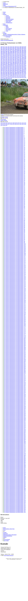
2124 (22, 76)
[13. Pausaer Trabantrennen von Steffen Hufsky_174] (14, 330)
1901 (16, 52)
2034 (18, 66)
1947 (20, 57)
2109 (13, 75)
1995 (4, 63)
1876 (9, 50)
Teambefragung (9, 22)
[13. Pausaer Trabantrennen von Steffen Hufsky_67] (14, 205)
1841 (4, 46)
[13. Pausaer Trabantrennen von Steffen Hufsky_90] (14, 232)
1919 (6, 55)
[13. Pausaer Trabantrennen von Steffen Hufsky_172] (14, 328)
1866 (11, 49)
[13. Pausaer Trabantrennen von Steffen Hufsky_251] (14, 421)
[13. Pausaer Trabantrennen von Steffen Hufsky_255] (14, 426)
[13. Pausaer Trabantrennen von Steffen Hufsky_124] (14, 272)
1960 (25, 58)
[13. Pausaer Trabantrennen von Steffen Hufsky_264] (14, 436)
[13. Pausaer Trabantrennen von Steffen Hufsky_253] (14, 423)
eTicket (7, 15)
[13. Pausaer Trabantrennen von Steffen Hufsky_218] (14, 382)
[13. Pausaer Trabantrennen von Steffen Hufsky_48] (14, 182)
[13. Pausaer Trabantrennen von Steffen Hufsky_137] (14, 287)
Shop (4, 13)
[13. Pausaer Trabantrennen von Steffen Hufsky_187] (14, 346)
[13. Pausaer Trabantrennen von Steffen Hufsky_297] (14, 475)
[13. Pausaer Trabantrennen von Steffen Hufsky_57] (14, 193)
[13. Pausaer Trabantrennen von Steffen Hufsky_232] (14, 399)
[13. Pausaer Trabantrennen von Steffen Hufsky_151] (14, 303)
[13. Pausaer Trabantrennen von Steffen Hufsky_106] (14, 250)
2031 (11, 66)
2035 (20, 66)
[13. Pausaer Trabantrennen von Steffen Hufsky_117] (14, 263)
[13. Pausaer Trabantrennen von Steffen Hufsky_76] (14, 215)
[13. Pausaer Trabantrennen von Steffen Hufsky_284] (14, 460)
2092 (25, 72)
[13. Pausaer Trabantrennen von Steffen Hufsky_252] (14, 422)
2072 (4, 71)
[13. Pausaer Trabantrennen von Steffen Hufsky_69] (14, 207)
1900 (13, 52)
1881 (20, 50)
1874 (4, 50)
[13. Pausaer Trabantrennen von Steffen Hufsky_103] (14, 247)
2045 (18, 68)
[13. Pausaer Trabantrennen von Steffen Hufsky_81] (14, 221)
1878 (13, 50)
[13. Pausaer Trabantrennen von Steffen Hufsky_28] (14, 159)
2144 (4, 122)
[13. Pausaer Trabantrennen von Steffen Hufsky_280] (14, 455)
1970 (23, 59)
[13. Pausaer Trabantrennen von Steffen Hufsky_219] (14, 383)
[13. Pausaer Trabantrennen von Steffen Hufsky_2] (13, 128)
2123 (20, 76)
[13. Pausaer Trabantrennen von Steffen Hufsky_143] (14, 294)
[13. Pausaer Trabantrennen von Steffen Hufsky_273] (14, 447)
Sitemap (4, 537)
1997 (9, 63)
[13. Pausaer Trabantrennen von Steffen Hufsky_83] (14, 223)
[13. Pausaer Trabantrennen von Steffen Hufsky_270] (14, 443)
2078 (18, 71)
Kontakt (4, 33)
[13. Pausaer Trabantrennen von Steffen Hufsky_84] (14, 225)
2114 (25, 75)
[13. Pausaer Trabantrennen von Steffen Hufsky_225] (14, 390)
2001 (18, 63)
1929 (4, 56)
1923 (16, 55)
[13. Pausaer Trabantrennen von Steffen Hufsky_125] (14, 273)
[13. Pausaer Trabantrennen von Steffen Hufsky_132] (14, 281)
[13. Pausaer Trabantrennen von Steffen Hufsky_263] (14, 435)
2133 (18, 77)
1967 (16, 59)
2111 (18, 75)
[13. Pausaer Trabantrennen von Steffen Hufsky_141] (14, 292)
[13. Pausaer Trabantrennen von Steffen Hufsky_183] (14, 341)
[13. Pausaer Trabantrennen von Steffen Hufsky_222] (14, 387)
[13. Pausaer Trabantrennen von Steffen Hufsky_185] (14, 343)
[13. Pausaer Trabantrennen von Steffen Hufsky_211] (14, 374)
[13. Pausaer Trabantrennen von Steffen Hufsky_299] (14, 477)
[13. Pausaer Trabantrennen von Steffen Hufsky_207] (14, 369)
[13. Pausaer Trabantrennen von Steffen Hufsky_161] (14, 315)
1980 (20, 60)
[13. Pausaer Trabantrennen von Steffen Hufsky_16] (14, 145)
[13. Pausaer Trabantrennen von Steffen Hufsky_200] (14, 361)
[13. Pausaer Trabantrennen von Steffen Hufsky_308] (14, 488)
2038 (2, 68)
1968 (18, 59)
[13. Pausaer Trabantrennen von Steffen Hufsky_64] (14, 201)
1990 (18, 62)
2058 (23, 69)
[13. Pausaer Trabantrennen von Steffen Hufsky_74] (14, 213)
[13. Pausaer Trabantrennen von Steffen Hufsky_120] (14, 267)
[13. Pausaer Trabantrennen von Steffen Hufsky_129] (14, 278)
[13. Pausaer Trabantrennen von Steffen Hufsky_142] (14, 293)
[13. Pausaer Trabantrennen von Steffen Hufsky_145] (14, 296)
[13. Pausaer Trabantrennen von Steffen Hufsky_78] (14, 218)
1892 (20, 51)
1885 (4, 51)
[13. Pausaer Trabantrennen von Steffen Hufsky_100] (14, 243)
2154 (2, 124)
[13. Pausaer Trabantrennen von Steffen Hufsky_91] (14, 233)
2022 (16, 65)
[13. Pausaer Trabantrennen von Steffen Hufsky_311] (14, 492)
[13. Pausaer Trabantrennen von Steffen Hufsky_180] (14, 338)
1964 (9, 59)
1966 (13, 59)
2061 (4, 70)
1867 (13, 49)
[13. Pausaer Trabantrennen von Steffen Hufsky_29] (14, 160)
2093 (2, 73)
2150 (18, 122)
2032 (13, 66)
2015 (25, 64)
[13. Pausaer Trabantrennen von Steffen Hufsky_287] (14, 463)
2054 (13, 69)
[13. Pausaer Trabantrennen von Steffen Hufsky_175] (14, 332)
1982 (25, 60)
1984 (4, 62)
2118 (8, 76)
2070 (25, 70)
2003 (23, 63)
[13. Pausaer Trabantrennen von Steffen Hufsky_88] (14, 229)
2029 (6, 66)
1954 (11, 58)
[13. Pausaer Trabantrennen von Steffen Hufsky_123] (14, 270)
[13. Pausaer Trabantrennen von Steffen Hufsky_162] (14, 316)
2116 (4, 76)
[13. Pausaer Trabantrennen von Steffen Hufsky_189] (14, 348)
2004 (25, 63)
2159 (13, 124)
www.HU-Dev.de (13, 559)
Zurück (6, 117)
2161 (18, 124)
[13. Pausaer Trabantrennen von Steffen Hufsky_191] (14, 350)
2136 (25, 77)
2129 (9, 77)
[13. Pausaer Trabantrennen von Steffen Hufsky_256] (14, 427)
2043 (13, 68)
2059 (25, 69)
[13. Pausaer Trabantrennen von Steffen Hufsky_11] (14, 139)
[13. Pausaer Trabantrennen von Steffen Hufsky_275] (14, 449)
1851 (2, 48)
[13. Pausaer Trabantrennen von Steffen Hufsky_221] (14, 386)
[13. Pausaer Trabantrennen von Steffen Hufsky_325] (14, 508)
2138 (4, 78)
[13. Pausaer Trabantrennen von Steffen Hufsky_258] (14, 429)
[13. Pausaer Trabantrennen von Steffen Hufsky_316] (14, 497)
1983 (2, 62)
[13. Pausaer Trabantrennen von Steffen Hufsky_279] (14, 454)
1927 (25, 55)
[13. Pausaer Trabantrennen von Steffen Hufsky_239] (14, 407)
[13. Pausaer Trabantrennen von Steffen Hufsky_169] (14, 325)
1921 (11, 55)
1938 (25, 56)
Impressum (5, 533)
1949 (25, 57)
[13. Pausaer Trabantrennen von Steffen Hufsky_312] (14, 493)
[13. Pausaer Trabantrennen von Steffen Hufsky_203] (14, 365)
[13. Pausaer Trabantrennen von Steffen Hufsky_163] (14, 318)
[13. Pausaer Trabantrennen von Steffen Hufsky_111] (14, 256)
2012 (18, 64)
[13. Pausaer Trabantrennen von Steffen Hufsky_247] (14, 416)
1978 (16, 60)
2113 (22, 75)
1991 (20, 62)
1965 (11, 59)
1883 (25, 50)
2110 (16, 75)
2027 (2, 66)
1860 (23, 48)
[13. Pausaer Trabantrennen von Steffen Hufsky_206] (14, 368)
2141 (11, 78)
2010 (13, 64)
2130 (11, 77)
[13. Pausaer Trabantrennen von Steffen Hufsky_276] (14, 450)
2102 (23, 73)
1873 (2, 50)
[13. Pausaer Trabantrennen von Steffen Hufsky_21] (14, 151)
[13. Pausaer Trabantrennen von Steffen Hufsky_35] (14, 167)
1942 (9, 57)
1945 (16, 57)
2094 (4, 73)
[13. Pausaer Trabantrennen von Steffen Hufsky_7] (13, 134)
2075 (11, 71)
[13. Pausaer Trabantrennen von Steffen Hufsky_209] (14, 372)
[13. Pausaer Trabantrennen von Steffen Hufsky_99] (14, 242)
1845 (13, 46)
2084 (6, 72)
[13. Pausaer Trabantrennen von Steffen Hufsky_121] (14, 268)
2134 (20, 77)
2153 (25, 122)
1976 (11, 60)
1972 (2, 60)
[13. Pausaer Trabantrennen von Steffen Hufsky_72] (14, 211)
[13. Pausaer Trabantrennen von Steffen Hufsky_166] (14, 321)
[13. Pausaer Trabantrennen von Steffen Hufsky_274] (14, 448)
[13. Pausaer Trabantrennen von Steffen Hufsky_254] (14, 425)
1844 (11, 46)
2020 (11, 65)
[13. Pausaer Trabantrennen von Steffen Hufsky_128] (14, 276)
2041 (9, 68)
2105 (4, 75)
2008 (9, 64)
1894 (25, 51)
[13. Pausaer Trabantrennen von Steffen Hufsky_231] (14, 398)
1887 (9, 51)
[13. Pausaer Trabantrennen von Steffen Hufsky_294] (14, 472)
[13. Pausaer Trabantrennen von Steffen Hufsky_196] (14, 356)
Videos (7, 27)
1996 (6, 63)
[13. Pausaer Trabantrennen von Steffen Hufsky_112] (14, 258)
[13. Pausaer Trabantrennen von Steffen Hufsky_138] (14, 288)
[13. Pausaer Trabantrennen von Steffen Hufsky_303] (14, 482)
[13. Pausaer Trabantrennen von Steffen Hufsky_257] (14, 428)
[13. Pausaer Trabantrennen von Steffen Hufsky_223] (14, 388)
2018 (6, 65)
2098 (13, 73)
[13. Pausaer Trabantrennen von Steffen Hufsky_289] (14, 466)
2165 (2, 125)
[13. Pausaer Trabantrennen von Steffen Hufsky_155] (14, 308)
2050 (4, 69)
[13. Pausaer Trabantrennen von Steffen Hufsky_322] (14, 505)
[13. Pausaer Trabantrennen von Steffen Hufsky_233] (14, 400)
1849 (23, 46)
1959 (23, 58)
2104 (2, 75)
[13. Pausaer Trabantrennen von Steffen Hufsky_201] (14, 362)
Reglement (8, 17)
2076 (13, 71)
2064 (11, 70)
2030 (9, 66)
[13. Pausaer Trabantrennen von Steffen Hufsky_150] (14, 302)
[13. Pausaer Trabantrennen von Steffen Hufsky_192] (14, 352)
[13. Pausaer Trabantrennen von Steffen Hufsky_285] (14, 461)
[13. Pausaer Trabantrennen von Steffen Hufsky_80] (14, 220)
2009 (11, 64)
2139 (6, 78)
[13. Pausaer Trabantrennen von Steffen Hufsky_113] (14, 259)
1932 (11, 56)
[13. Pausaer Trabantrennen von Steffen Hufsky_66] (14, 203)
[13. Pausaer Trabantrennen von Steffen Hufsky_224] (14, 389)
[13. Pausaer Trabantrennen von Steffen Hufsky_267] (14, 440)
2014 (23, 64)
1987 (11, 62)
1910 (11, 53)
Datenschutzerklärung (7, 535)
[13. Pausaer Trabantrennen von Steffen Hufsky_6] (13, 133)
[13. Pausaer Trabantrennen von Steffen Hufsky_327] (14, 510)
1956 (16, 58)
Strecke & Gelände (10, 19)
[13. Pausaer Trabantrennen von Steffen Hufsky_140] (14, 290)
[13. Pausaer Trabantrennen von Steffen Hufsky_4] (13, 131)
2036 (23, 66)
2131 (13, 77)
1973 (4, 60)
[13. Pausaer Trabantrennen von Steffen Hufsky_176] (14, 333)
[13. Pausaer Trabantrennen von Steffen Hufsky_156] (14, 309)
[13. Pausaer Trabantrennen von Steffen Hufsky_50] (14, 185)
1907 (4, 53)
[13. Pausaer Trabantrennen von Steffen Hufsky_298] (14, 476)
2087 (13, 72)
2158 (11, 124)
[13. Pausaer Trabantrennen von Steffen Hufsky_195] (14, 355)
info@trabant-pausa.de (8, 555)
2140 (9, 78)
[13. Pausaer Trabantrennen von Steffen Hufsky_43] (14, 176)
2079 (20, 71)
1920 (9, 55)
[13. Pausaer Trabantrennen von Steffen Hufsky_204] (14, 366)
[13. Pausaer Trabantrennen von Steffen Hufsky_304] (14, 483)
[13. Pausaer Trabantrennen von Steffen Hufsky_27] (14, 158)
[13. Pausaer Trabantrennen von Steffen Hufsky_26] (14, 156)
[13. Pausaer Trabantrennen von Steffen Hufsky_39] (14, 172)
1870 (20, 49)
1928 (2, 56)
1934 (16, 56)
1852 (4, 48)
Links (7, 30)
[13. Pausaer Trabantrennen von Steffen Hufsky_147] (14, 299)
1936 (20, 56)
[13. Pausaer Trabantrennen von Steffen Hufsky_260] (14, 432)
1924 (18, 55)
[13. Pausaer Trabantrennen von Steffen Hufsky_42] (14, 175)
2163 (23, 124)
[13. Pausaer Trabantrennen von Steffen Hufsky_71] (14, 209)
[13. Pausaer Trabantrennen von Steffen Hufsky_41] (14, 174)
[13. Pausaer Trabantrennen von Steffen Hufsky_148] (14, 300)
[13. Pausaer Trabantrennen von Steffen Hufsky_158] (14, 312)
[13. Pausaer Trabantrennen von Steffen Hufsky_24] (14, 154)
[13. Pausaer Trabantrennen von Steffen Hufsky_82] (14, 222)
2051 (6, 69)
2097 (11, 73)
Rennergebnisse (9, 20)
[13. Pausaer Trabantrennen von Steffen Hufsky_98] (14, 241)
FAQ (4, 32)
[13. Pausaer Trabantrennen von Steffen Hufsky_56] (14, 192)
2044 (16, 68)
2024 (20, 65)
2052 (9, 69)
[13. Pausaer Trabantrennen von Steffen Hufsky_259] (14, 430)
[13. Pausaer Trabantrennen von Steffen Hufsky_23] (14, 153)
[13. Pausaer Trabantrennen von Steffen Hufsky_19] (14, 148)
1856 (13, 48)
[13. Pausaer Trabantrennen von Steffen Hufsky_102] (14, 246)
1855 (11, 48)
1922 (13, 55)
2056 (18, 69)
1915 (23, 53)
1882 (23, 50)
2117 (6, 76)
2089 (18, 72)
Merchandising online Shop (8, 528)
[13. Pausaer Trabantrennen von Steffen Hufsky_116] (14, 262)
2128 (6, 77)
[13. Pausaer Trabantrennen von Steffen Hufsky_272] (14, 446)
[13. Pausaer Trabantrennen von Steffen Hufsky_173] (14, 329)
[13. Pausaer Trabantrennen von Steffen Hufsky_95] (14, 238)
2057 (20, 69)
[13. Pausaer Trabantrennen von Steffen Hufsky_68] (14, 206)
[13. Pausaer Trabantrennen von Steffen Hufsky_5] (13, 132)
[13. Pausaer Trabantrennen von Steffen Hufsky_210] (14, 373)
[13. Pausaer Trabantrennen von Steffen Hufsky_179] (14, 336)
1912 (16, 53)
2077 (16, 71)
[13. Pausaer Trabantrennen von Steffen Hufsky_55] (14, 191)
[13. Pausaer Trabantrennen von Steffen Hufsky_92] (14, 234)
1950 (2, 58)
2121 (15, 76)
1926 (23, 55)
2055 (16, 69)
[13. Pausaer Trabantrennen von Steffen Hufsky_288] (14, 465)
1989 (16, 62)
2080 (23, 71)
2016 (2, 65)
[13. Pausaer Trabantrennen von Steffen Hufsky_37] (14, 169)
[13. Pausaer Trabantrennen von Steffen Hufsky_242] (14, 410)
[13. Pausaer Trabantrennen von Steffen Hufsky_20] (14, 149)
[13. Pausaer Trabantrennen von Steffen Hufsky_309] (14, 489)
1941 (6, 57)
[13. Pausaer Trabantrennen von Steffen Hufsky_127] (14, 275)
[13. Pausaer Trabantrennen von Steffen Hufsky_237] (14, 405)
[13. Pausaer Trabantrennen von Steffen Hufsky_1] (13, 127)
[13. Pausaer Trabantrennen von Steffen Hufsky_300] (14, 479)
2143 (2, 122)
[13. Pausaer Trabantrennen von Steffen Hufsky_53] (14, 188)
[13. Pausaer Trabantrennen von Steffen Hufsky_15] (14, 143)
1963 (6, 59)
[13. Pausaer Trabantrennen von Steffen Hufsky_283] (14, 459)
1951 (4, 58)
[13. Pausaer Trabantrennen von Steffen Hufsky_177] (14, 334)
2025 (23, 65)
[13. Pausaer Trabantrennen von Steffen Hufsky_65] (14, 202)
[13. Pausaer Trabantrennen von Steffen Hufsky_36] (14, 168)
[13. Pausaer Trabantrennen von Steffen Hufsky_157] (14, 310)
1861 (25, 48)
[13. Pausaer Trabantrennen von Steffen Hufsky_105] (14, 249)
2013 (20, 64)
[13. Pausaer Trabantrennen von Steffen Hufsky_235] (14, 402)
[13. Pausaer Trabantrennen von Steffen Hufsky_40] (14, 173)
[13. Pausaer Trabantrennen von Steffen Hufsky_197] (14, 358)
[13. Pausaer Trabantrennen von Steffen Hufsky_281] (14, 456)
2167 (6, 125)
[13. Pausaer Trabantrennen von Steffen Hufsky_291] (14, 468)
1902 (18, 52)
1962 (4, 59)
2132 (16, 77)
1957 (18, 58)
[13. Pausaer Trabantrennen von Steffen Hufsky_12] (14, 140)
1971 (25, 59)
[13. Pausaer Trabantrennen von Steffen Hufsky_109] (14, 254)
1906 (2, 53)
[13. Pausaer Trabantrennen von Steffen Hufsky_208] (14, 370)
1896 (4, 52)
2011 (16, 64)
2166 (4, 125)
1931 (9, 56)
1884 (2, 51)
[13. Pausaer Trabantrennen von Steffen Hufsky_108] (14, 253)
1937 (23, 56)
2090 (20, 72)
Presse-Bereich (9, 28)
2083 (4, 72)
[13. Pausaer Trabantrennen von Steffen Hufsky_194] (14, 354)
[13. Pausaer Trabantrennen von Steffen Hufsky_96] (14, 239)
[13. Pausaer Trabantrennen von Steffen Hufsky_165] (14, 320)
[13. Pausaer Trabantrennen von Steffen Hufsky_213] (14, 376)
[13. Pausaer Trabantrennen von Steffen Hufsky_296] (14, 474)
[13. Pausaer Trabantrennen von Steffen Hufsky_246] (14, 415)
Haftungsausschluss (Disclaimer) (10, 534)
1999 (13, 63)
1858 (18, 48)
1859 (20, 48)
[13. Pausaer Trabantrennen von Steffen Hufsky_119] (14, 266)
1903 (20, 52)
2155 (4, 124)
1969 (20, 59)
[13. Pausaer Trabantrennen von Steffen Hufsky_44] (14, 178)
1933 (13, 56)
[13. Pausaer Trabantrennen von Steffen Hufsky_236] (14, 403)
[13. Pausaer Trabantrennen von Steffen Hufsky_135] (14, 285)
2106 (6, 75)
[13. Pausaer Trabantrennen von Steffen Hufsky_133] (14, 282)
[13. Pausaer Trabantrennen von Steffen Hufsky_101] (14, 245)
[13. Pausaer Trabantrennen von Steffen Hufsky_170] (14, 326)
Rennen (4, 14)
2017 (4, 65)
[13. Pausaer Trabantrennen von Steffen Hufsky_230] (14, 396)
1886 (6, 51)
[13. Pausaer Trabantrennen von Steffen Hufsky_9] (13, 136)
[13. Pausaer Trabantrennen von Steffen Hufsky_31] (14, 162)
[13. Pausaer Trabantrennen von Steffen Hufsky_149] (14, 301)
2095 (6, 73)
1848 (20, 46)
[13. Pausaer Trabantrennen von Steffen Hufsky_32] (14, 163)
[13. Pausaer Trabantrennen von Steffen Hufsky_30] (14, 161)
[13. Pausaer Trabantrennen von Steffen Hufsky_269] (14, 442)
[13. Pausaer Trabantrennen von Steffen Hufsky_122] (14, 269)
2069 (23, 70)
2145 (6, 122)
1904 (23, 52)
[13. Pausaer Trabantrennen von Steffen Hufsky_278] (14, 453)
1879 (16, 50)
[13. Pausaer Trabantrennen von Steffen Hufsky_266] (14, 439)
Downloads (8, 29)
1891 (18, 51)
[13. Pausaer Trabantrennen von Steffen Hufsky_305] (14, 485)
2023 (18, 65)
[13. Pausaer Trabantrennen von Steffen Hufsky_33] (14, 165)
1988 (13, 62)
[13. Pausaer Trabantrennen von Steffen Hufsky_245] (14, 414)
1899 (11, 52)
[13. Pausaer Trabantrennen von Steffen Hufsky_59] (14, 195)
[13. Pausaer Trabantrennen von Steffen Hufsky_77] (14, 216)
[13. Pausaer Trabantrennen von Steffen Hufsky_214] (14, 378)
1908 (6, 53)
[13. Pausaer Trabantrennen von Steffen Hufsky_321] (14, 503)
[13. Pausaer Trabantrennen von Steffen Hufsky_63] (14, 200)
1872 (25, 49)
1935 (18, 56)
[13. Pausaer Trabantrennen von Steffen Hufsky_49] (14, 183)
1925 (20, 55)
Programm (8, 16)
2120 (13, 76)
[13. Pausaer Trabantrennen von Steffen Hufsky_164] (14, 319)
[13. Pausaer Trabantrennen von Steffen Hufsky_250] (14, 420)
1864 (6, 49)
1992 (23, 62)
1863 (4, 49)
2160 (16, 124)
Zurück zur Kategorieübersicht (7, 40)
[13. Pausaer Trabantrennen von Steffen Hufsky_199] (14, 360)
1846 (16, 46)
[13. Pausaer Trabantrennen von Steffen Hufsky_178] (14, 335)
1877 (11, 50)
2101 (20, 73)
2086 (11, 72)
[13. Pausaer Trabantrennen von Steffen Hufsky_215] (14, 379)
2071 (2, 71)
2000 (16, 63)
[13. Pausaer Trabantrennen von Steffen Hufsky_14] (14, 142)
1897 (6, 52)
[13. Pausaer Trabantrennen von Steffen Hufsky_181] (14, 339)
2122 (18, 76)
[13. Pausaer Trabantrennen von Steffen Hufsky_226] (14, 392)
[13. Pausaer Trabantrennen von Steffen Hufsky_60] (14, 196)
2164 (25, 124)
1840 (2, 46)
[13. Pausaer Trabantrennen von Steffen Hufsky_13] (14, 141)
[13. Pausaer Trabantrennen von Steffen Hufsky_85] (14, 226)
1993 (25, 62)
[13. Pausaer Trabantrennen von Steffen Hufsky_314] (14, 495)
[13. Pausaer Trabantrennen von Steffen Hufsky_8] (13, 135)
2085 (9, 72)
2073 (6, 71)
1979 (18, 60)
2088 (16, 72)
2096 (9, 73)
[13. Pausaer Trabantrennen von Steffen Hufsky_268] (14, 441)
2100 (18, 73)
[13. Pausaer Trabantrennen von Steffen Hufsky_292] (14, 469)
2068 (20, 70)
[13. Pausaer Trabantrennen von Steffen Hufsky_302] (14, 481)
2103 (25, 73)
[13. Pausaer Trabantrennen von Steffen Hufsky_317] (14, 499)
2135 (23, 77)
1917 (2, 55)
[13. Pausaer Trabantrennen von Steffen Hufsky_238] (14, 406)
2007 (6, 64)
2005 (2, 64)
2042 (11, 68)
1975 (9, 60)
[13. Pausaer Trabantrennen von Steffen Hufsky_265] (14, 437)
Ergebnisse (8, 36)
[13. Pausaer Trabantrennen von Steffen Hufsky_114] (14, 260)
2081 (25, 71)
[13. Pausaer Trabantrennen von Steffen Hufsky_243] (14, 412)
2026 (25, 65)
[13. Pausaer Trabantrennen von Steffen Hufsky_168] (14, 323)
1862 (2, 49)
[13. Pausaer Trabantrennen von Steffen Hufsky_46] (14, 180)
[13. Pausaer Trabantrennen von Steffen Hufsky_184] (14, 342)
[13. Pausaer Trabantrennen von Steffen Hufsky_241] (14, 409)
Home (4, 12)
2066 (16, 70)
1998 (11, 63)
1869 (18, 49)
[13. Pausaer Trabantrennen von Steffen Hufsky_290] (14, 467)
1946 (18, 57)
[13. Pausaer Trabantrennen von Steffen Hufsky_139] (14, 289)
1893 (23, 51)
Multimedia (5, 25)
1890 (16, 51)
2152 (23, 122)
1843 (9, 46)
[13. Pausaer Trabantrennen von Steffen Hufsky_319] (14, 501)
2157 (9, 124)
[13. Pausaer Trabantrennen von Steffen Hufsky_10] (14, 138)
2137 (2, 78)
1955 (13, 58)
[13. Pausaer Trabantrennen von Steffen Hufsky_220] (14, 385)
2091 (23, 72)
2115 (2, 76)
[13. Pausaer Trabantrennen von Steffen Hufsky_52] (14, 187)
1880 (18, 50)
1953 (9, 58)
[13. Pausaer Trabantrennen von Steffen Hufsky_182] (14, 340)
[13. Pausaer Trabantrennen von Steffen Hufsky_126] (14, 274)
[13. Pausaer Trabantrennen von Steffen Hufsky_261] (14, 433)
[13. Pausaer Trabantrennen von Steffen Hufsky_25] (14, 155)
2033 (16, 66)
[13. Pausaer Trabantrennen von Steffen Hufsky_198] (14, 359)
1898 (9, 52)
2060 (2, 70)
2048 (25, 68)
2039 (4, 68)
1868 (16, 49)
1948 (23, 57)
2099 (16, 73)
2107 (9, 75)
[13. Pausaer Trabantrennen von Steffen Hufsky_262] (14, 434)
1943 (11, 57)
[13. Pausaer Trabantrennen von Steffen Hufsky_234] (14, 401)
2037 (25, 66)
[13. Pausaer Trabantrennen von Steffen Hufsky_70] (14, 208)
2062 (6, 70)
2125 (25, 76)
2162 (20, 124)
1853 (6, 48)
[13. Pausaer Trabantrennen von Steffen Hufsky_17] (14, 146)
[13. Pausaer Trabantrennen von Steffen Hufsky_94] (14, 236)
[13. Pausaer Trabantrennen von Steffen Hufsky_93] (14, 235)
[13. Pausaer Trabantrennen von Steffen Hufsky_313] (14, 494)
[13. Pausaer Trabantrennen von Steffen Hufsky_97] (14, 240)
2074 (9, 71)
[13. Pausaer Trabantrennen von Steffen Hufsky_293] (14, 470)
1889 (13, 51)
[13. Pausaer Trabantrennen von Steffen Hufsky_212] (14, 375)
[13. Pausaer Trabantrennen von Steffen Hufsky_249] (14, 419)
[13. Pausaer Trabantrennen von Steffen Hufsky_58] (14, 194)
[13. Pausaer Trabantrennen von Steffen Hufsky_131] (14, 280)
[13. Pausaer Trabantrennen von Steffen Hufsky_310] (14, 490)
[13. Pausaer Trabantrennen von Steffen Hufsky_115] (14, 261)
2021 (13, 65)
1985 (6, 62)
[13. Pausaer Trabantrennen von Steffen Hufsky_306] (14, 486)
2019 (9, 65)
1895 (2, 52)
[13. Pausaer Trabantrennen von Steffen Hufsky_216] (14, 380)
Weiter (2, 120)
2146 (9, 122)
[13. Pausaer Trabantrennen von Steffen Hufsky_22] (14, 152)
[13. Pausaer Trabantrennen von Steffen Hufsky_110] (14, 255)
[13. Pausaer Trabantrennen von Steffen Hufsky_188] (14, 347)
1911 (13, 53)
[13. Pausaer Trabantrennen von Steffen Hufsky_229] (14, 395)
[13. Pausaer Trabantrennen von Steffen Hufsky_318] (14, 500)
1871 (23, 49)
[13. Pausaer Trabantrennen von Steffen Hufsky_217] (14, 381)
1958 (20, 58)
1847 (18, 46)
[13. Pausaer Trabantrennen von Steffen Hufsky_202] (14, 363)
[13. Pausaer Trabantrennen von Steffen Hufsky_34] (14, 166)
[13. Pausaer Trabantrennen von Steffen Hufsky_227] (14, 393)
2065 (13, 70)
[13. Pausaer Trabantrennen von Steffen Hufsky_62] (14, 199)
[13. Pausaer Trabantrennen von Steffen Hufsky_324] (14, 507)
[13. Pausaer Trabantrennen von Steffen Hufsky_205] (14, 367)
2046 (20, 68)
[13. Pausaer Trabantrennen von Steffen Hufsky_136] (14, 286)
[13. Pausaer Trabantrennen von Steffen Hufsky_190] (14, 349)
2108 (11, 75)
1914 (20, 53)
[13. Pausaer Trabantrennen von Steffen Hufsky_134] (14, 283)
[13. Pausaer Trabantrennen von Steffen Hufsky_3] (13, 129)
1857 (16, 48)
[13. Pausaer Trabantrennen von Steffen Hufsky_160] (14, 314)
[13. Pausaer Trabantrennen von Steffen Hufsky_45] (14, 179)
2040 (6, 68)
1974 (6, 60)
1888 (11, 51)
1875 (6, 50)
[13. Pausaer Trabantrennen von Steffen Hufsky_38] (14, 171)
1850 (25, 46)
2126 (2, 77)
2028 (4, 66)
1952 (6, 58)
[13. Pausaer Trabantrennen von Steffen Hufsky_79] (14, 219)
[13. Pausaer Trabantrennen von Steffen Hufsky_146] (14, 298)
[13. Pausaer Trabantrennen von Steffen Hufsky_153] (14, 306)
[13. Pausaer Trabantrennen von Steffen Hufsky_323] (14, 506)
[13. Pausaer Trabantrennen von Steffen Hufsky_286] (14, 462)
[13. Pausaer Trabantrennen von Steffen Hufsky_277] (14, 452)
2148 (13, 122)
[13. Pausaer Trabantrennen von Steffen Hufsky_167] (14, 322)
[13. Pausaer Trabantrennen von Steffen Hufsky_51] (14, 186)
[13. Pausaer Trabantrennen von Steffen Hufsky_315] (14, 496)
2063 (9, 70)
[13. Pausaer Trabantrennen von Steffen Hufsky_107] (14, 252)
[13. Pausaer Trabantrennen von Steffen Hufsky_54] (14, 189)
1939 (2, 57)
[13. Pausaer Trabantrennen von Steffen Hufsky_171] (14, 327)
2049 (2, 69)
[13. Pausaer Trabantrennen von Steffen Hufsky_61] (14, 198)
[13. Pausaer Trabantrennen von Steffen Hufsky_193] (14, 353)
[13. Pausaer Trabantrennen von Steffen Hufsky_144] (14, 295)
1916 (25, 53)
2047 (23, 68)
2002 (20, 63)
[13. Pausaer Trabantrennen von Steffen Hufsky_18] (14, 147)
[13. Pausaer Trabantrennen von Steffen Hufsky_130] (14, 279)
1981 (23, 60)
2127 (4, 77)
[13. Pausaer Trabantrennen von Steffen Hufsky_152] (14, 305)
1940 (4, 57)
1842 (6, 46)
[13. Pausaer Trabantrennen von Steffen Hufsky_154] (14, 307)
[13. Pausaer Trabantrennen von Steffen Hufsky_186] (14, 345)
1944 (13, 57)
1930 (6, 56)
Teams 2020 (8, 21)
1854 (9, 48)
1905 (25, 52)
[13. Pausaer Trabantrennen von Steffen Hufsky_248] (14, 418)
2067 (18, 70)
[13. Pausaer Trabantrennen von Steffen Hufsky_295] (14, 473)
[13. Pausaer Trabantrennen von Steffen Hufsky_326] (14, 509)
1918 (4, 55)
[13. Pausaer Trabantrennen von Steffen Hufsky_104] (14, 248)
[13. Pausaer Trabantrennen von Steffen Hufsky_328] (14, 512)
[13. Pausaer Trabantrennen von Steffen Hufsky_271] (14, 445)
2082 (2, 72)
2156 (6, 124)
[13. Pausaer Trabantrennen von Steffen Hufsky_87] (14, 228)
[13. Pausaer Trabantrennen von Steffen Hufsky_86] (14, 227)
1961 (2, 59)
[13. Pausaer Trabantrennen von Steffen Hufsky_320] (14, 502)
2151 (20, 122)
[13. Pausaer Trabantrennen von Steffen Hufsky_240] (14, 408)
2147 (11, 122)
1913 (18, 53)
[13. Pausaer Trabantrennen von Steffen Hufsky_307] (14, 487)
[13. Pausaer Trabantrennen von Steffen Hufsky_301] (14, 480)
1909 (9, 53)
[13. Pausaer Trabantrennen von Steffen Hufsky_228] (14, 394)
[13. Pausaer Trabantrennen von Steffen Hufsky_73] (14, 212)
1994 (2, 63)
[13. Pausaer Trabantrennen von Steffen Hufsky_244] (14, 413)
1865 (9, 49)
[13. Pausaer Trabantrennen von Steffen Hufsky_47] (14, 181)
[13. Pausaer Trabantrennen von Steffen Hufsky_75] (14, 214)
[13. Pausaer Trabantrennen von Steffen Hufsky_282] (14, 457)
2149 (16, 122)
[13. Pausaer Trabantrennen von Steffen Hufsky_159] (14, 313)
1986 (9, 62)
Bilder (7, 26)
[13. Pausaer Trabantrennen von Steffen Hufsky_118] (14, 265)
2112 (20, 75)
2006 (4, 64)
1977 (13, 60)
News (4, 23)
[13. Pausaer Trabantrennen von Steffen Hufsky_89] (14, 231)
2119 (11, 76)
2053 (11, 69)
